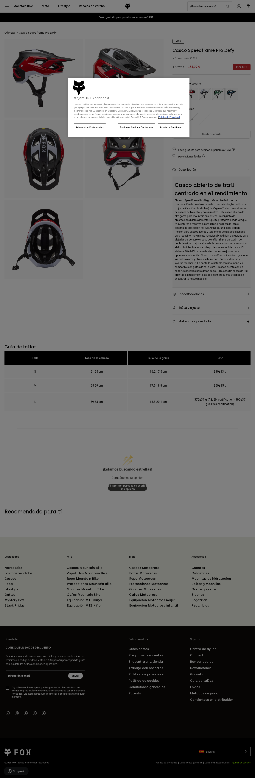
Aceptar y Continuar (171, 127)
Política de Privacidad (169, 117)
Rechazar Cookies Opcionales (136, 127)
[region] (128, 107)
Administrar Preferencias (90, 127)
